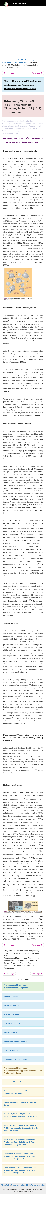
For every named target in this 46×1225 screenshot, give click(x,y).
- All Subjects (10, 1032)
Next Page (36, 73)
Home (4, 60)
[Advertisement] (23, 32)
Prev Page (9, 73)
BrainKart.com (19, 3)
